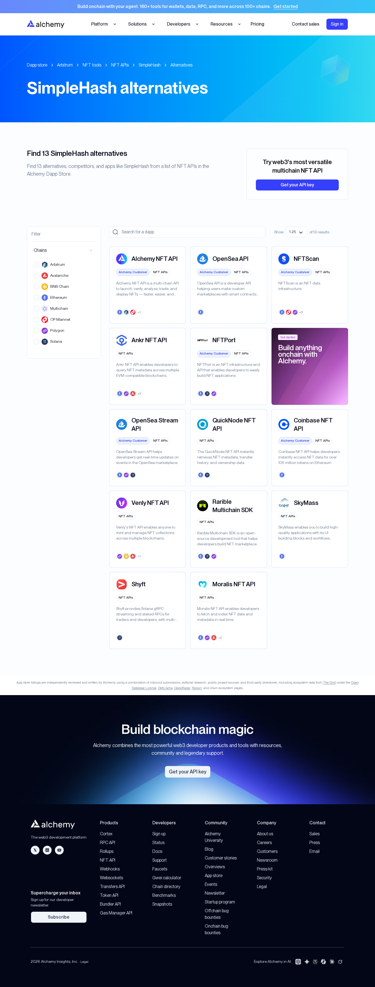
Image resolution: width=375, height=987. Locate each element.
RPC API (107, 842)
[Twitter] (35, 850)
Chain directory (166, 886)
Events (211, 884)
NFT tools (92, 65)
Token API (109, 895)
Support (159, 860)
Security (264, 877)
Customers (267, 851)
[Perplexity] (315, 961)
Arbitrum (65, 65)
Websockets (111, 877)
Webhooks (110, 869)
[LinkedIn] (47, 850)
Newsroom (267, 860)
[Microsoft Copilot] (323, 961)
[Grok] (340, 962)
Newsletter (215, 893)
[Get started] (187, 6)
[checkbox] (36, 264)
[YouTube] (59, 850)
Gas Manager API (116, 913)
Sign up (159, 833)
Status (158, 842)
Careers (264, 842)
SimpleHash (150, 65)
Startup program (220, 902)
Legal (262, 886)
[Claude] (332, 962)
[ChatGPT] (298, 961)
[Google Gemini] (307, 961)
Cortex (106, 833)
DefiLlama (165, 688)
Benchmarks (164, 895)
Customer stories (221, 858)
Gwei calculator (166, 877)
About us (265, 833)
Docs (157, 851)
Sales (314, 833)
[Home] (45, 24)
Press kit (265, 869)
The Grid (329, 682)
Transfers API (112, 886)
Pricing (257, 24)
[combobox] (296, 232)
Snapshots (162, 904)
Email (314, 851)
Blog (209, 849)
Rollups (106, 851)
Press (314, 842)
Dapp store (37, 65)
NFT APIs (120, 65)
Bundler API (110, 904)
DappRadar (182, 688)
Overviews (215, 866)
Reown (197, 688)
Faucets (159, 869)
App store (213, 875)
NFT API (107, 860)
